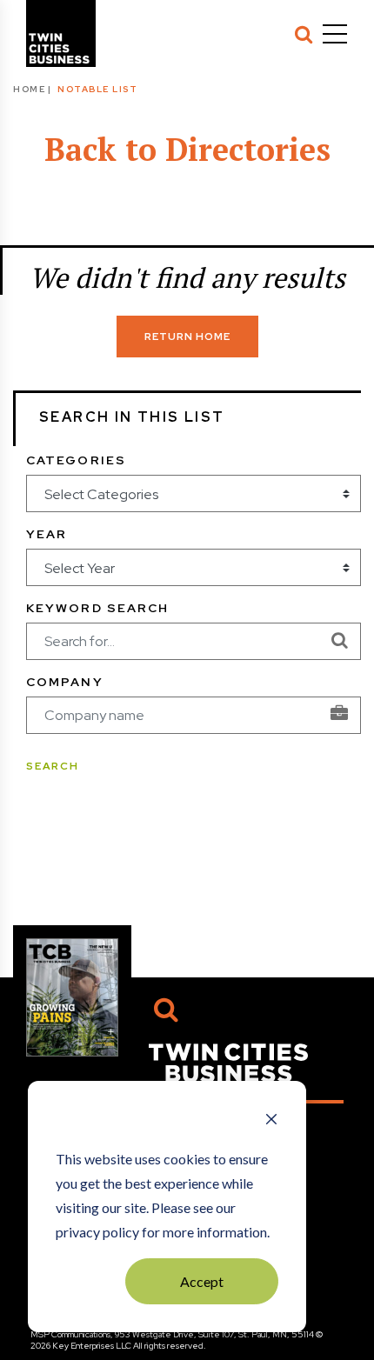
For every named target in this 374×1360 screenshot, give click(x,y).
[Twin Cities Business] (228, 1061)
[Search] (303, 33)
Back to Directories (187, 149)
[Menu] (335, 33)
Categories (76, 460)
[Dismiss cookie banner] (271, 1121)
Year (46, 534)
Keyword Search (97, 608)
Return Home (187, 336)
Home (29, 89)
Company (65, 682)
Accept (202, 1281)
